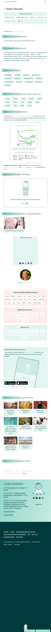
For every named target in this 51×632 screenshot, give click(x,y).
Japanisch (18, 78)
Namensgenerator (9, 511)
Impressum (19, 537)
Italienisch (9, 78)
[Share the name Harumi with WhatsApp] (25, 263)
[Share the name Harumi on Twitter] (23, 263)
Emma (29, 296)
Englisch (26, 75)
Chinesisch (9, 75)
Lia (39, 296)
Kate (22, 105)
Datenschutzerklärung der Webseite (15, 534)
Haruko (16, 98)
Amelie (15, 299)
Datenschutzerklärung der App (25, 532)
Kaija (15, 105)
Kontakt (6, 532)
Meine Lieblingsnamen (42, 630)
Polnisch (39, 78)
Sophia (19, 296)
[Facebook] (37, 498)
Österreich (15, 167)
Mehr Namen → (38, 303)
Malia (34, 299)
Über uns (34, 534)
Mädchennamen (9, 17)
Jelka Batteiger (28, 282)
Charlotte (41, 299)
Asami (7, 102)
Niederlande (13, 506)
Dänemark (21, 502)
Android (21, 488)
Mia (24, 296)
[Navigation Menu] (45, 2)
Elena (23, 303)
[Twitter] (34, 498)
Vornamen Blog (8, 515)
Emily (20, 299)
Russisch (19, 82)
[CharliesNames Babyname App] (10, 1)
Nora (18, 303)
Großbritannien (15, 504)
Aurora (30, 105)
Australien (18, 500)
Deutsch (18, 75)
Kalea (37, 102)
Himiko (8, 105)
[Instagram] (43, 498)
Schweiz (24, 167)
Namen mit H (40, 17)
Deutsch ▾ (39, 504)
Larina (7, 98)
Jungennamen (8, 495)
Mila (43, 296)
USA (10, 508)
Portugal (20, 506)
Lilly (35, 296)
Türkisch (8, 85)
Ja (22, 203)
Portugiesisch (9, 82)
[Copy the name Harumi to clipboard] (31, 263)
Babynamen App (29, 352)
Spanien (6, 508)
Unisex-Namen (17, 495)
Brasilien (6, 502)
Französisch (36, 75)
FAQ (29, 534)
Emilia (7, 296)
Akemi (15, 102)
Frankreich (7, 504)
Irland (23, 504)
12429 (21, 21)
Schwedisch (29, 82)
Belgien (24, 500)
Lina (30, 299)
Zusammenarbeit (9, 537)
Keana (30, 102)
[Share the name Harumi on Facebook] (20, 263)
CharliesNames (8, 471)
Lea (9, 303)
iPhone (6, 490)
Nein (27, 203)
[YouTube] (40, 498)
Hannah (8, 299)
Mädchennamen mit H (22, 17)
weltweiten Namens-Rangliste (37, 120)
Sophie (13, 296)
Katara (40, 98)
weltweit (32, 167)
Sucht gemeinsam (29, 630)
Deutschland (7, 167)
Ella (25, 299)
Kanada (6, 506)
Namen (33, 17)
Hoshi (23, 98)
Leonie (29, 303)
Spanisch (39, 82)
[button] (15, 249)
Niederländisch (29, 78)
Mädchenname (18, 31)
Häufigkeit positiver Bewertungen (22, 116)
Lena (13, 303)
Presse (12, 532)
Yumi (23, 102)
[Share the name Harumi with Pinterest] (28, 263)
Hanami (32, 98)
